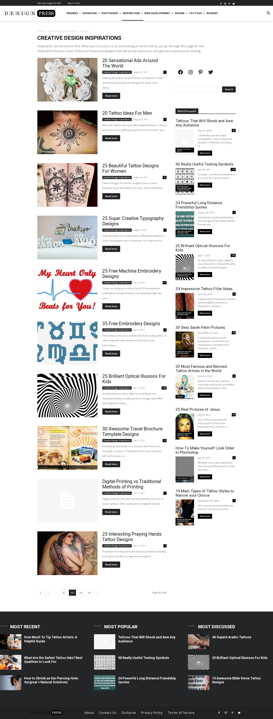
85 (89, 592)
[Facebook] (221, 3)
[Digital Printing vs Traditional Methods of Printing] (67, 500)
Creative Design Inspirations (62, 31)
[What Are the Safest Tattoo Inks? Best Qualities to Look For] (10, 662)
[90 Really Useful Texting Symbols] (104, 662)
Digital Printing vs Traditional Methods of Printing (131, 484)
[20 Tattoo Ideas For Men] (67, 132)
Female (180, 396)
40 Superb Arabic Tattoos (231, 637)
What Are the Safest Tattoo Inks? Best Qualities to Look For (53, 660)
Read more (111, 95)
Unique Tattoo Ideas (183, 150)
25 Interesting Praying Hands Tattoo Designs (132, 536)
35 (234, 414)
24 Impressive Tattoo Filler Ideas (204, 289)
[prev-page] (40, 593)
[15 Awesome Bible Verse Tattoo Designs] (198, 682)
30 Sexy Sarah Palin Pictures (200, 327)
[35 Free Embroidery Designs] (67, 343)
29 (234, 332)
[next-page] (98, 593)
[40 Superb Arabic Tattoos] (198, 641)
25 (234, 130)
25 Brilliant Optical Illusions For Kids (203, 248)
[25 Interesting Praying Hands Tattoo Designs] (67, 553)
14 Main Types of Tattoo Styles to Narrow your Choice (205, 493)
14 (165, 282)
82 (64, 592)
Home (40, 31)
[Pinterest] (229, 3)
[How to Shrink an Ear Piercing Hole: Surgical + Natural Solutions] (10, 682)
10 (165, 177)
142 (233, 169)
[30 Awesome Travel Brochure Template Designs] (67, 448)
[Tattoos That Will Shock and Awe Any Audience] (104, 641)
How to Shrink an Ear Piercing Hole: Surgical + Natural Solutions (51, 680)
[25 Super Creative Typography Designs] (67, 237)
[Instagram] (225, 3)
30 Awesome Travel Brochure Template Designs (132, 431)
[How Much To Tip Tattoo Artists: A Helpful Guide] (10, 641)
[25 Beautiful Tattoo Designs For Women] (67, 185)
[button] (268, 13)
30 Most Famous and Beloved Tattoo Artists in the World (201, 368)
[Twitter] (233, 3)
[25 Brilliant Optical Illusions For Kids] (67, 395)
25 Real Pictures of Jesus (198, 409)
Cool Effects (183, 478)
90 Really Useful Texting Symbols (204, 164)
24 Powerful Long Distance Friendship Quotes (199, 205)
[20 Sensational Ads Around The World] (67, 80)
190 (164, 388)
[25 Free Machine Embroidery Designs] (67, 290)
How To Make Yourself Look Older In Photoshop (205, 450)
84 (81, 592)
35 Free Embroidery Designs (131, 323)
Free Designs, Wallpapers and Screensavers (184, 188)
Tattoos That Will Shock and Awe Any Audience (204, 123)
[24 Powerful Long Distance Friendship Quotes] (104, 682)
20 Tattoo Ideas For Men (127, 113)
